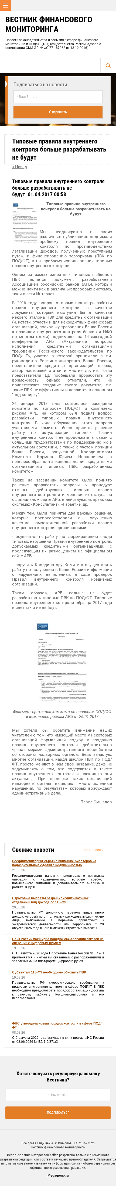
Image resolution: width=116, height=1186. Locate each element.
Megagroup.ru (58, 1175)
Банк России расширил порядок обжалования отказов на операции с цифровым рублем (58, 941)
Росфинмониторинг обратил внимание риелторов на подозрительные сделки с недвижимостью (54, 863)
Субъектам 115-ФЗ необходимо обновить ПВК (49, 972)
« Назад (19, 166)
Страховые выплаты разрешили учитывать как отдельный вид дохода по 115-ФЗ (50, 900)
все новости (93, 849)
